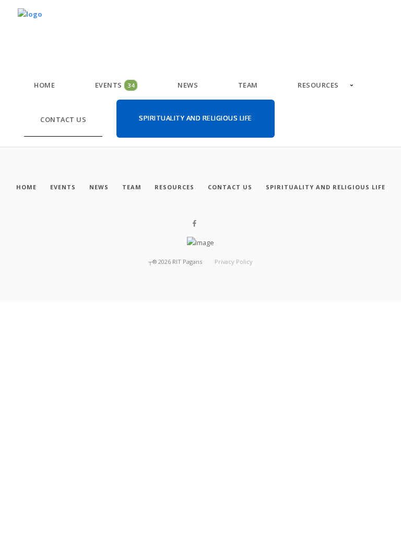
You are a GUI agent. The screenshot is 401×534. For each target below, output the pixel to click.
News (188, 85)
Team (248, 85)
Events (115, 85)
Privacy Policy (234, 261)
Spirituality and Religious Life (195, 118)
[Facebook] (194, 223)
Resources (318, 85)
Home (44, 85)
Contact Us (63, 119)
